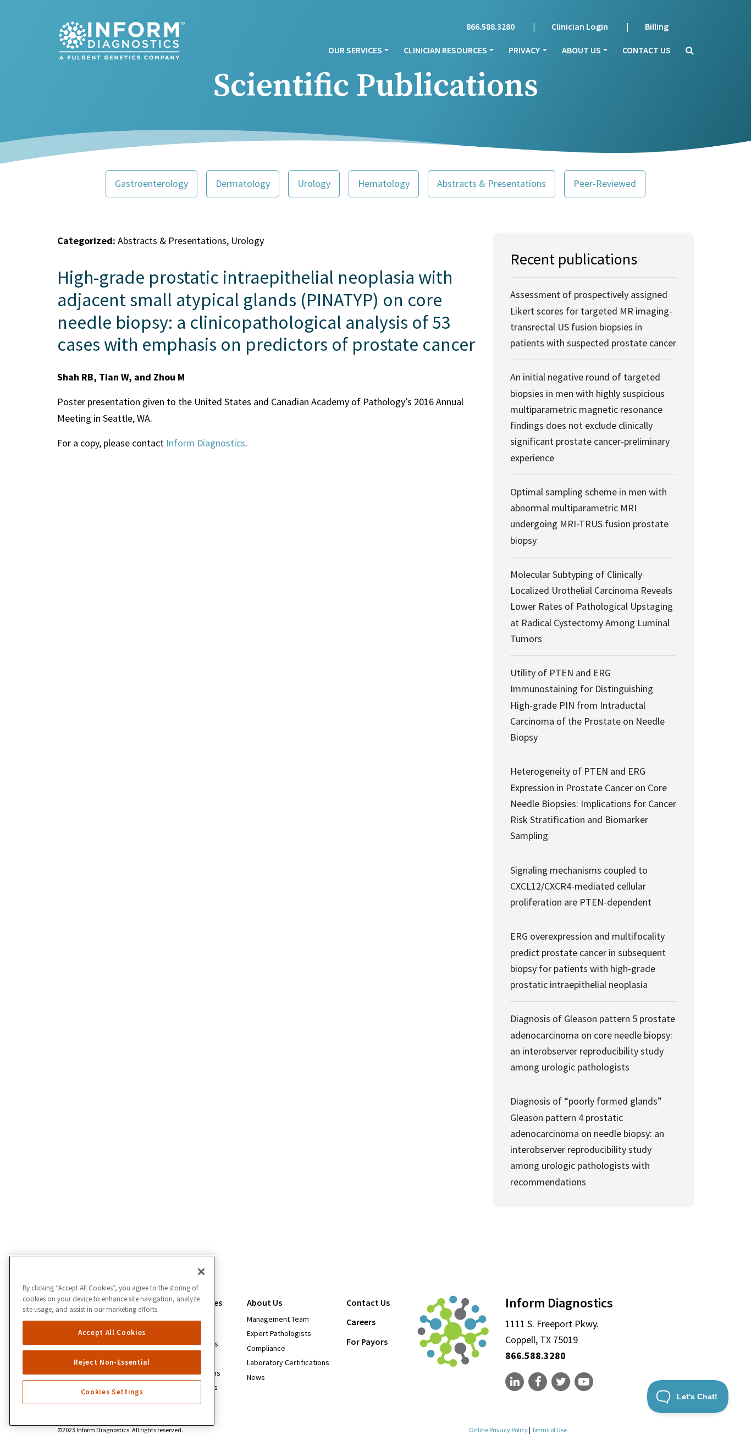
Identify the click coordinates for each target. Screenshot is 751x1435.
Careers (360, 1321)
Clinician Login (579, 26)
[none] (515, 1382)
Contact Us (646, 50)
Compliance (266, 1348)
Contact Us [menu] (368, 1302)
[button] (686, 50)
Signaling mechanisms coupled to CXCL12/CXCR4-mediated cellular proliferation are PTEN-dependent (580, 886)
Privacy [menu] (524, 50)
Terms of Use (549, 1430)
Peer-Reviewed (604, 183)
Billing (657, 26)
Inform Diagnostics (205, 443)
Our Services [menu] (355, 50)
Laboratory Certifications (288, 1362)
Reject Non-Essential (112, 1362)
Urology (313, 183)
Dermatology (243, 183)
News (256, 1377)
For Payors (367, 1341)
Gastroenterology (151, 183)
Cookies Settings (112, 1392)
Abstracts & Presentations (491, 183)
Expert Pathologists (279, 1333)
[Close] (201, 1272)
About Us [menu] (581, 50)
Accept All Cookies (112, 1332)
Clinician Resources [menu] (445, 50)
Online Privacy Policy (498, 1430)
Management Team (278, 1319)
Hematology (384, 183)
